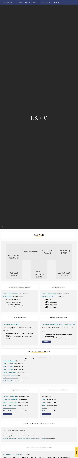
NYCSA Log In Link (8, 296)
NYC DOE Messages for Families (11, 454)
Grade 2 (44, 405)
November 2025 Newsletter (10, 402)
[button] (3, 226)
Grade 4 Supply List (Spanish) (10, 378)
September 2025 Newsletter (10, 396)
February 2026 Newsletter (10, 411)
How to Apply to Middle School (11, 324)
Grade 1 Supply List (8, 363)
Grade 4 (44, 411)
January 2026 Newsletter (9, 408)
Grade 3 (44, 408)
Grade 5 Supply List (8, 380)
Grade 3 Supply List (8, 369)
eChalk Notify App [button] (76, 452)
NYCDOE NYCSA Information (10, 293)
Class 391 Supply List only (10, 372)
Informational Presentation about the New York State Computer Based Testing (24, 438)
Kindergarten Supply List (9, 361)
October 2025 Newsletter (10, 399)
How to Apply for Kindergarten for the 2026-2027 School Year (58, 324)
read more (46, 341)
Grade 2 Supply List (8, 366)
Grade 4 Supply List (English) (10, 375)
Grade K (44, 399)
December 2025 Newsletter (10, 405)
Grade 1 (44, 402)
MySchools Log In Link (47, 296)
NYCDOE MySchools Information (50, 293)
